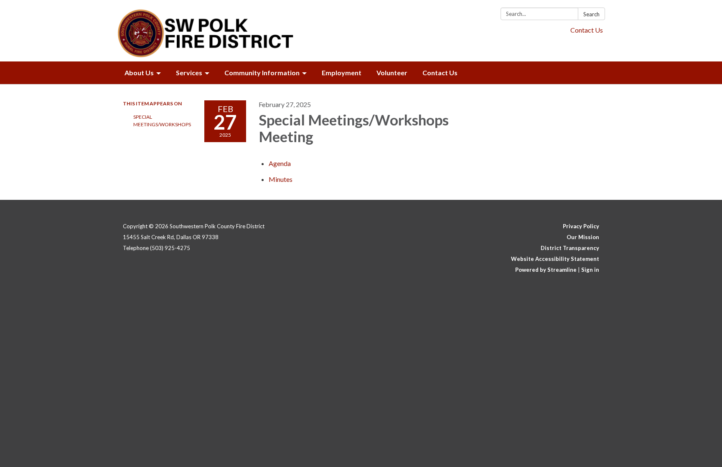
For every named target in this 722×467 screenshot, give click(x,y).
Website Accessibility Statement (555, 258)
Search (591, 14)
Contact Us (586, 30)
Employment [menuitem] (341, 73)
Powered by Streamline (546, 269)
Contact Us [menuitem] (440, 73)
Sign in (590, 269)
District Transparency (570, 248)
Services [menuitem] (189, 73)
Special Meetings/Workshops (162, 121)
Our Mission (583, 237)
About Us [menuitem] (139, 73)
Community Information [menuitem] (262, 73)
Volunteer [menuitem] (391, 73)
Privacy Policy (581, 226)
